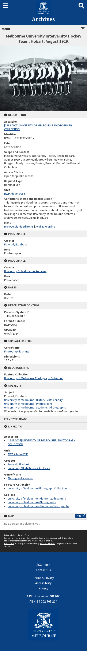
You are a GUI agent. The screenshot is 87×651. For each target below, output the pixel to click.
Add (79, 515)
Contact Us (43, 570)
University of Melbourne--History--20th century (37, 498)
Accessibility (43, 583)
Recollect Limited (47, 543)
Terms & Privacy (43, 578)
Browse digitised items (19, 226)
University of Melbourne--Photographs (32, 502)
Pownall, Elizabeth (19, 464)
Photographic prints (20, 478)
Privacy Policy (10, 535)
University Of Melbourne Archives (29, 468)
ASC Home (43, 565)
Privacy (43, 588)
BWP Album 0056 (18, 454)
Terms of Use (23, 535)
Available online (45, 226)
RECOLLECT (9, 543)
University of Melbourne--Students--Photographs (38, 506)
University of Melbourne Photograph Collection (37, 488)
